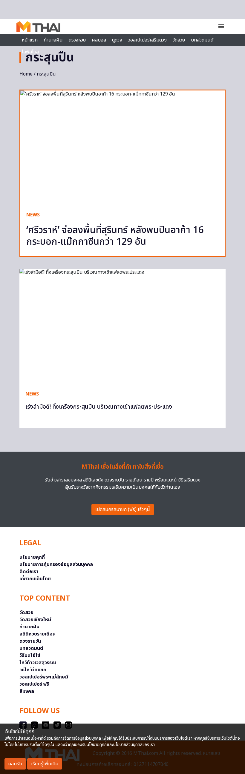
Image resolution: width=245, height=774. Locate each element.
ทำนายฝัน (53, 40)
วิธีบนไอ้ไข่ (29, 655)
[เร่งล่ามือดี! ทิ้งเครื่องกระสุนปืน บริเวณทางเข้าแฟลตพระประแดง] (122, 326)
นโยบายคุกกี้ (32, 557)
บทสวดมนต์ (202, 40)
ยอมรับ (15, 763)
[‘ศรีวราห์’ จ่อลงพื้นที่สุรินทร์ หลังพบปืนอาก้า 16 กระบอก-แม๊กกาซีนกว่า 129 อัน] (122, 147)
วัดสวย (179, 40)
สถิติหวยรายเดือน (37, 634)
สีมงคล (26, 691)
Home (26, 74)
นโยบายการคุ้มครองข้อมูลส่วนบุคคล (56, 564)
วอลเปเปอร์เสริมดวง (147, 40)
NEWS (33, 214)
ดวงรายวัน (30, 641)
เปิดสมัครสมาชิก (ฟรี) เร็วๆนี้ (122, 509)
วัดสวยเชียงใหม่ (35, 619)
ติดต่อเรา (29, 571)
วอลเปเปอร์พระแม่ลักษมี (43, 677)
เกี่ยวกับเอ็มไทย (35, 578)
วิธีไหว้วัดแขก (32, 669)
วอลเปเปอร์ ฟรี (34, 684)
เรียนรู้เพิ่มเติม (44, 763)
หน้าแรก (30, 40)
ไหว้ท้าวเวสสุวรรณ (37, 662)
